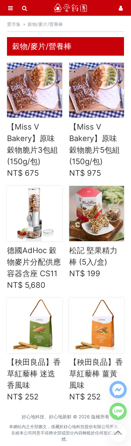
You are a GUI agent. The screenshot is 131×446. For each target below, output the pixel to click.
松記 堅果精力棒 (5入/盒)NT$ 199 (93, 262)
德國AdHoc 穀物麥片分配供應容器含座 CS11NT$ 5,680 (34, 268)
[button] (118, 389)
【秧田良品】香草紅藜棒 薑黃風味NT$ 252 (96, 379)
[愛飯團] (71, 8)
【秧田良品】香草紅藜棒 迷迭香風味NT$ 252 (34, 379)
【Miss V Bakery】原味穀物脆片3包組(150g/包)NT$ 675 (32, 149)
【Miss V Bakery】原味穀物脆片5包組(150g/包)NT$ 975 (94, 149)
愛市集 (14, 24)
